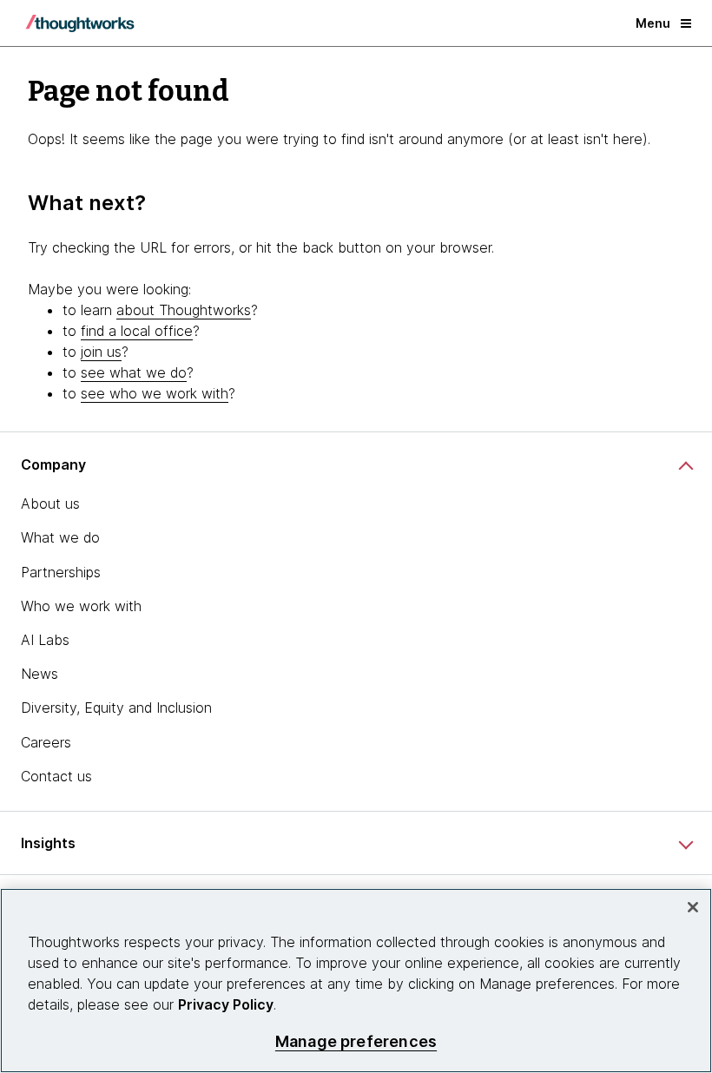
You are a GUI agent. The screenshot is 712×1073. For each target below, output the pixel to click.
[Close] (693, 907)
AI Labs (45, 639)
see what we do (134, 372)
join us (101, 351)
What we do (60, 537)
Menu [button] (653, 23)
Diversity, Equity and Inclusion (116, 707)
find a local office (137, 330)
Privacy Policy (226, 1004)
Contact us (56, 776)
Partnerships (61, 572)
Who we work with (81, 606)
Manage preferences (356, 1041)
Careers (46, 742)
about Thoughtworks (183, 310)
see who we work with (154, 393)
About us (50, 503)
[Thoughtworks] (80, 23)
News (39, 673)
